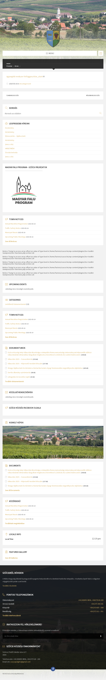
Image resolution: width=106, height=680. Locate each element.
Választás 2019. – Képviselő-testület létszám (25, 363)
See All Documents (12, 490)
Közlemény (9, 128)
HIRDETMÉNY (10, 148)
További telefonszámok (12, 615)
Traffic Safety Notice (13, 228)
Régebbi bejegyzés (93, 95)
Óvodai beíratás (11, 152)
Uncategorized (25, 84)
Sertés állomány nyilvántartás (19, 372)
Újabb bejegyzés (12, 95)
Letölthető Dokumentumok (15, 304)
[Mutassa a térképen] (100, 53)
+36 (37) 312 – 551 (96, 611)
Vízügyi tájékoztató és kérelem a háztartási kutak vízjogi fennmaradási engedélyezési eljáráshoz (45, 368)
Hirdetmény (9, 132)
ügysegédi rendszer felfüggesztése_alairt (24, 76)
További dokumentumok (14, 381)
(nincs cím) (9, 144)
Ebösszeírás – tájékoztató (15, 136)
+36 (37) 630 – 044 (96, 607)
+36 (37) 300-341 (97, 604)
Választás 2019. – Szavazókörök (20, 359)
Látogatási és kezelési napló (19, 377)
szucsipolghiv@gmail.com (20, 662)
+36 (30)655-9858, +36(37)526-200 (90, 600)
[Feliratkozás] (101, 636)
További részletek (10, 586)
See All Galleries (11, 558)
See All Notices (11, 241)
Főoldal (9, 66)
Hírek (17, 66)
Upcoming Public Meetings (15, 237)
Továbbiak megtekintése (14, 523)
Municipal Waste (11, 232)
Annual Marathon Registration (16, 224)
